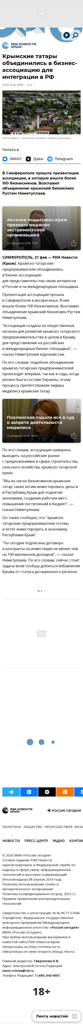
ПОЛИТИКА (11, 827)
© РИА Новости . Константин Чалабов (23, 138)
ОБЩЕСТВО (33, 827)
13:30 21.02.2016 (12, 85)
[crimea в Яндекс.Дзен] (47, 792)
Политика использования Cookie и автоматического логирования (30, 887)
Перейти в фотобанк (59, 138)
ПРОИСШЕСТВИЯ (58, 827)
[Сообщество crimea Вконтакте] (29, 792)
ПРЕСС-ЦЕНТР (36, 841)
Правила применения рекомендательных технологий (36, 901)
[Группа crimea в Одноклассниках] (65, 792)
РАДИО (59, 841)
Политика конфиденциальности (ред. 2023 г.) (38, 894)
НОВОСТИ (11, 841)
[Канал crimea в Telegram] (11, 792)
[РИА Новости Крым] (19, 45)
